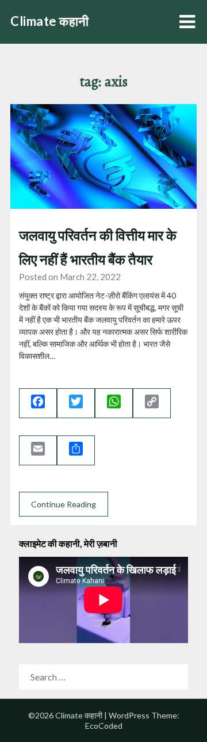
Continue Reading (63, 504)
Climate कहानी (49, 21)
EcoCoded (103, 725)
